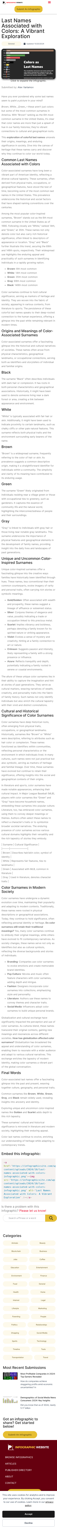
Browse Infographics (19, 1457)
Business (43, 1251)
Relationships (41, 1325)
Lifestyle (15, 1308)
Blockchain (16, 1251)
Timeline (16, 1349)
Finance (43, 1276)
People (43, 1316)
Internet (16, 1300)
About (9, 1476)
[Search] (51, 1218)
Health (16, 1292)
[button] (49, 2)
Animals (15, 1243)
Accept (28, 1514)
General (11, 44)
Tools (43, 1349)
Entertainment (42, 1267)
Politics (14, 1325)
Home (42, 1292)
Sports (14, 1341)
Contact (10, 1482)
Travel (45, 1357)
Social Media (42, 1333)
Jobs (15, 1259)
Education (15, 1267)
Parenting (16, 1316)
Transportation (18, 1357)
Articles (10, 1463)
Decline (29, 1523)
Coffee (42, 1259)
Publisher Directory (18, 1470)
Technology (41, 1341)
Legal (43, 1300)
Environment (16, 1276)
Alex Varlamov (26, 87)
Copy (51, 1161)
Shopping (15, 1333)
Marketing (42, 1308)
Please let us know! (32, 1210)
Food (15, 1284)
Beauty (42, 1243)
